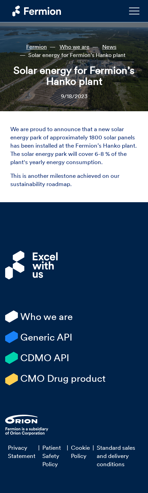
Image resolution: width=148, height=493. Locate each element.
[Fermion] (33, 11)
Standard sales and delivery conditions (116, 456)
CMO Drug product (63, 378)
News (109, 46)
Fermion (36, 46)
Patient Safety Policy (51, 456)
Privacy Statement (21, 452)
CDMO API (44, 358)
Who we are (74, 46)
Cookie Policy (80, 452)
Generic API (46, 337)
